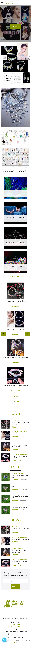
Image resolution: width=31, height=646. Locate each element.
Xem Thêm (15, 396)
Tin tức (15, 401)
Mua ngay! (15, 26)
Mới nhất (15, 414)
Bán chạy (15, 520)
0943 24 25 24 (17, 624)
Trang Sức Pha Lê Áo (17, 420)
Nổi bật (15, 467)
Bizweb (15, 642)
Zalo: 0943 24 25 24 (16, 626)
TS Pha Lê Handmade (18, 443)
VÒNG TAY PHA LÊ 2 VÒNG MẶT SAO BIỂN (15, 357)
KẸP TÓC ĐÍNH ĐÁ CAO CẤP (20, 507)
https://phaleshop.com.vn (16, 634)
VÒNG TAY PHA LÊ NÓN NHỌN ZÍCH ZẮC (15, 301)
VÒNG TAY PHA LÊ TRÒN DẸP (15, 329)
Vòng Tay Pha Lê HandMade (19, 432)
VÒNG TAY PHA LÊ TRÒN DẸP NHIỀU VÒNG (15, 386)
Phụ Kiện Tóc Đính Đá (18, 473)
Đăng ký (15, 586)
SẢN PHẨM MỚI (15, 276)
